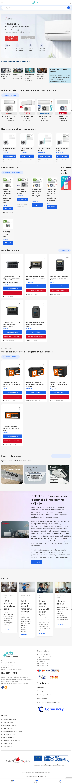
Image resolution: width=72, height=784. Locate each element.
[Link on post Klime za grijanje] (63, 587)
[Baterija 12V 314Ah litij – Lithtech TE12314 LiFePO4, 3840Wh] (12, 415)
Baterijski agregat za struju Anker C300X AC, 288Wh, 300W (59, 278)
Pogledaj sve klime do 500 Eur (11, 172)
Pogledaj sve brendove (9, 95)
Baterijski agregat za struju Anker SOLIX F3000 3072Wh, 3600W (35, 278)
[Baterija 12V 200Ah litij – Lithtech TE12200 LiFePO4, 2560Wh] (12, 371)
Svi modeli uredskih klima (60, 456)
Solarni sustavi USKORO (9, 356)
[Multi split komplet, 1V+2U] (9, 140)
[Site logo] (36, 2)
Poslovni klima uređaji (9, 725)
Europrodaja (9, 590)
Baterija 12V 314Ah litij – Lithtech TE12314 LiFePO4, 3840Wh (11, 428)
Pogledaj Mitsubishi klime (11, 38)
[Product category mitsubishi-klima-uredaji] (9, 110)
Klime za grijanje (8, 722)
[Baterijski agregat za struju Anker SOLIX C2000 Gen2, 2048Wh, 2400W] (12, 264)
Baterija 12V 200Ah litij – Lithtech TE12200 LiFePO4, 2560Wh (11, 384)
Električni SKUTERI (8, 743)
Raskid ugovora (42, 698)
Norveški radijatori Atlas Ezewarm (13, 731)
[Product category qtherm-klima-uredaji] (63, 110)
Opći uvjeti (40, 687)
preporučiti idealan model (58, 81)
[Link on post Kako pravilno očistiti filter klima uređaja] (27, 587)
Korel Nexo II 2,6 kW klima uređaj (21, 191)
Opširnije (36, 562)
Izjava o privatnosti (43, 691)
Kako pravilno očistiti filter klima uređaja (26, 606)
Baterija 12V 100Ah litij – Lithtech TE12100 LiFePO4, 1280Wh (58, 384)
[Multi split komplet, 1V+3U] (45, 140)
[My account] (70, 2)
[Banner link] (66, 183)
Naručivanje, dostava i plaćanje (46, 695)
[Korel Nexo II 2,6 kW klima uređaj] (22, 183)
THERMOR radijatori (9, 734)
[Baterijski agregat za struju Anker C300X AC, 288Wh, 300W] (59, 264)
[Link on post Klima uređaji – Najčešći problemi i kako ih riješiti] (45, 587)
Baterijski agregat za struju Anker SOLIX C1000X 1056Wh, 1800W (11, 324)
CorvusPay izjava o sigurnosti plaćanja (48, 702)
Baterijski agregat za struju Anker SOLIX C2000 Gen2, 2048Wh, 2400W (11, 278)
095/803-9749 (11, 673)
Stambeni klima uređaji (9, 719)
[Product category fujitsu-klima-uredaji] (27, 110)
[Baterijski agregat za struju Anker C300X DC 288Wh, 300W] (36, 311)
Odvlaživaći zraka (8, 728)
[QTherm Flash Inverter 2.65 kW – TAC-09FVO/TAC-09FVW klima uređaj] (37, 183)
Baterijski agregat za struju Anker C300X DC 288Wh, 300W (35, 324)
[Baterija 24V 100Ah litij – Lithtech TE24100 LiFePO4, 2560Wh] (36, 371)
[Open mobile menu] (2, 2)
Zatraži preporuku (27, 37)
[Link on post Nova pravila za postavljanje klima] (9, 587)
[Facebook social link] (2, 687)
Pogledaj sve (63, 250)
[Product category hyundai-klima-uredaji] (45, 110)
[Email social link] (5, 687)
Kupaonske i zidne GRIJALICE (11, 740)
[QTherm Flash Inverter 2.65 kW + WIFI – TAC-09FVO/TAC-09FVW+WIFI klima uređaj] (52, 183)
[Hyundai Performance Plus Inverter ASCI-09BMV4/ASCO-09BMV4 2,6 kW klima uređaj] (8, 183)
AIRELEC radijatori (8, 737)
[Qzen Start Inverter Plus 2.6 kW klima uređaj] (8, 224)
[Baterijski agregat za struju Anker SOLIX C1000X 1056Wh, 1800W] (12, 311)
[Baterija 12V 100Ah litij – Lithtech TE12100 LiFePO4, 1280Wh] (59, 371)
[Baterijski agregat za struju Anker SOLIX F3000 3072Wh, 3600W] (36, 264)
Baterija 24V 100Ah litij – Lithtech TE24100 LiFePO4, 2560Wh (35, 384)
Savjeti (5, 595)
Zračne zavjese (7, 746)
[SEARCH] (68, 7)
